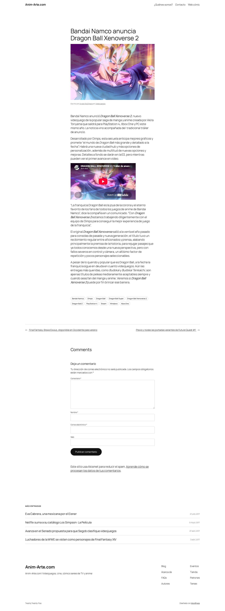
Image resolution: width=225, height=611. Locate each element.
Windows (113, 303)
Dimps (90, 298)
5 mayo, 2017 (194, 522)
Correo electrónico (79, 424)
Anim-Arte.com (35, 5)
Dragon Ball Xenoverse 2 (137, 298)
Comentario (76, 378)
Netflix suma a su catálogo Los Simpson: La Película (58, 522)
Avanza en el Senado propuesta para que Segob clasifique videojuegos (71, 531)
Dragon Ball (100, 298)
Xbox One (125, 303)
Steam (104, 303)
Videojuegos (100, 103)
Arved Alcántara (86, 103)
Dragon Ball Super (116, 298)
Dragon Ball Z (77, 303)
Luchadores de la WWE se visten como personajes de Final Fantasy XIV (70, 539)
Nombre (74, 412)
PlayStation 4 (91, 303)
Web (72, 437)
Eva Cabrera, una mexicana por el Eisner (51, 514)
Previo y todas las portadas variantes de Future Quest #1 (166, 329)
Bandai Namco (78, 298)
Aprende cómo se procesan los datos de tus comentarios (110, 469)
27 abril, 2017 (194, 531)
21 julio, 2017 (195, 514)
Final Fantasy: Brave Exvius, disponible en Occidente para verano (63, 329)
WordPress (195, 603)
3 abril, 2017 (195, 539)
